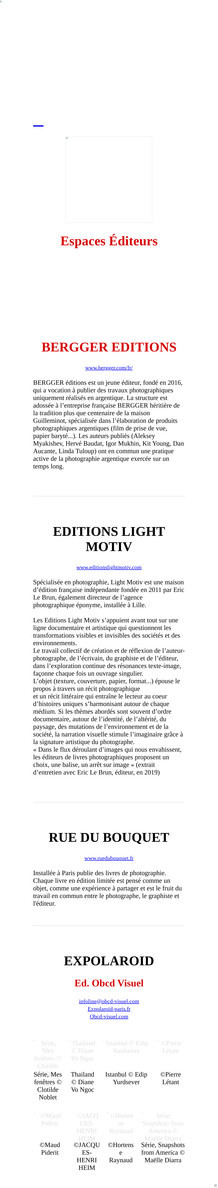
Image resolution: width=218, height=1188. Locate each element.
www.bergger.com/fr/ (109, 368)
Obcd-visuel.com (109, 1016)
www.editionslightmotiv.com (109, 567)
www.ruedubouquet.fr (109, 858)
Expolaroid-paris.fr (109, 1009)
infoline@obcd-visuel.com (109, 1001)
